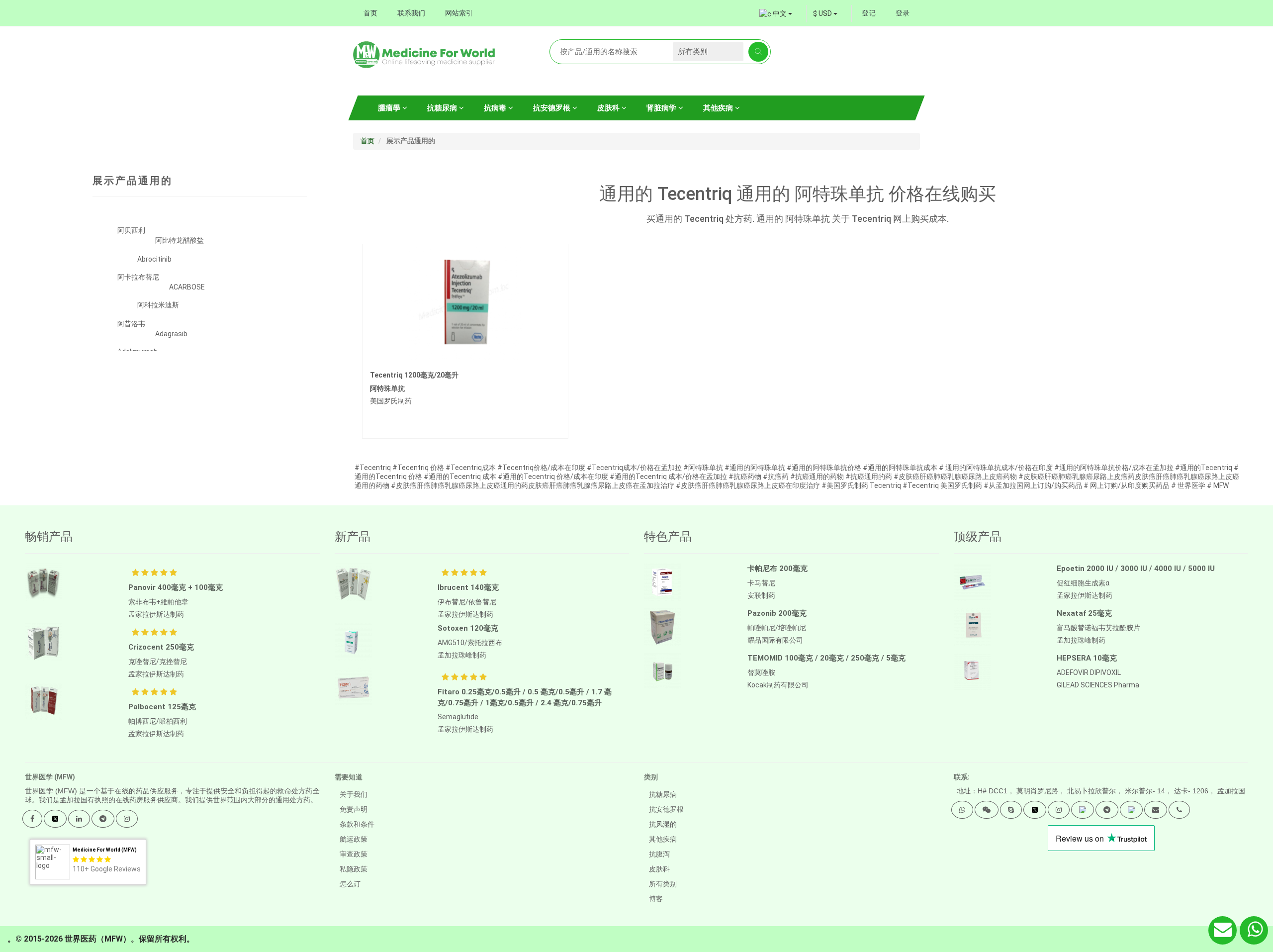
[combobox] (825, 13)
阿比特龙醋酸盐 (179, 240)
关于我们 (353, 794)
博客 (656, 899)
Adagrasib (171, 334)
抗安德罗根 (552, 107)
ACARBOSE (187, 287)
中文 (779, 13)
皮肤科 (609, 107)
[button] (962, 809)
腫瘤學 (390, 107)
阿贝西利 (131, 230)
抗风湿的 (663, 824)
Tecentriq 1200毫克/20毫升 (414, 375)
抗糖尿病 (443, 107)
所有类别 (663, 884)
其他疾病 (719, 107)
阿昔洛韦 (131, 324)
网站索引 (459, 13)
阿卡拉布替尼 (138, 277)
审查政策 (353, 854)
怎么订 (350, 884)
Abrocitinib (154, 259)
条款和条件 (357, 824)
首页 (370, 13)
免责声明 (353, 809)
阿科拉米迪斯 (158, 305)
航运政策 (353, 839)
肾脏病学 (662, 107)
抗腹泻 (659, 854)
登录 (902, 13)
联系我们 (411, 13)
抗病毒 (496, 107)
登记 (869, 13)
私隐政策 (353, 869)
